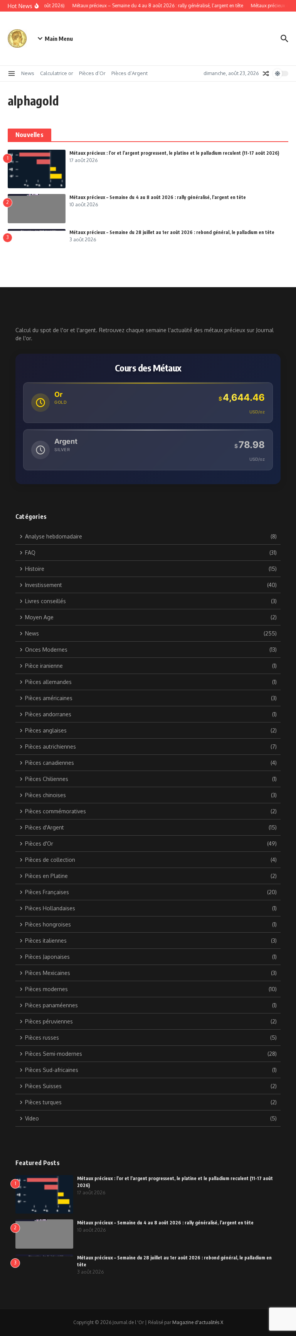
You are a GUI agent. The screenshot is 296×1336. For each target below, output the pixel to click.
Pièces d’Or (92, 73)
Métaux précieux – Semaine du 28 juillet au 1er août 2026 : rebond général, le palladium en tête (171, 232)
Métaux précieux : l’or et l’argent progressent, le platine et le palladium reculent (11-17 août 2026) (174, 153)
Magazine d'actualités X (197, 1322)
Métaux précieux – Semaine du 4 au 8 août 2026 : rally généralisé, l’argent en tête (157, 197)
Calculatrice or (56, 73)
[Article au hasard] (266, 73)
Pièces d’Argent (129, 73)
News (27, 73)
